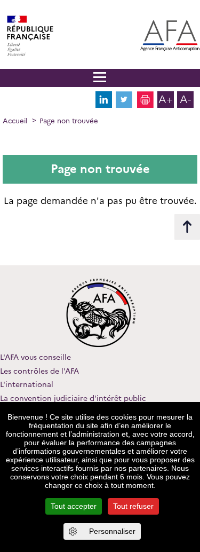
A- (185, 99)
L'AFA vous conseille (35, 357)
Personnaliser (112, 531)
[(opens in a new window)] (104, 105)
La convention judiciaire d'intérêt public (73, 398)
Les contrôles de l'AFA (39, 371)
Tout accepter (74, 506)
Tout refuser (133, 506)
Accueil (15, 120)
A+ (165, 99)
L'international (26, 384)
